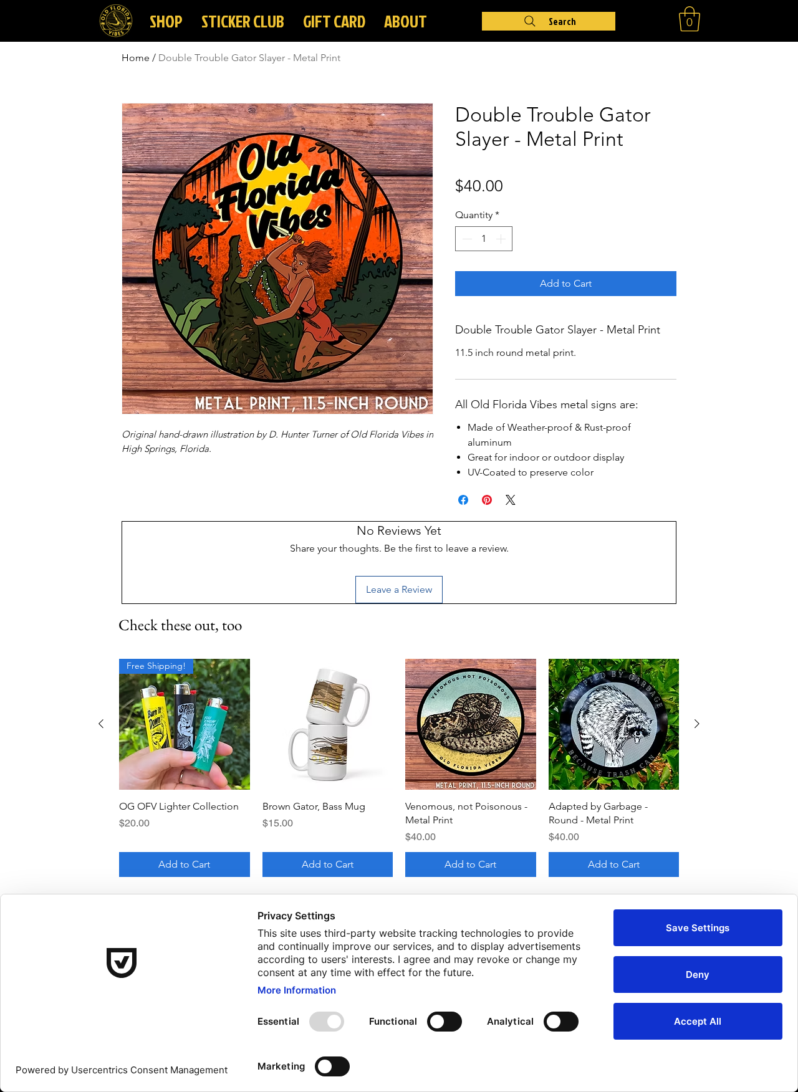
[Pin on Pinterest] (486, 499)
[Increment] (502, 239)
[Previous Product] (101, 723)
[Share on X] (510, 499)
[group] (399, 768)
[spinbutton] (483, 239)
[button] (405, 21)
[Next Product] (697, 723)
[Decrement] (465, 239)
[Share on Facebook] (463, 499)
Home (136, 58)
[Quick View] (327, 724)
